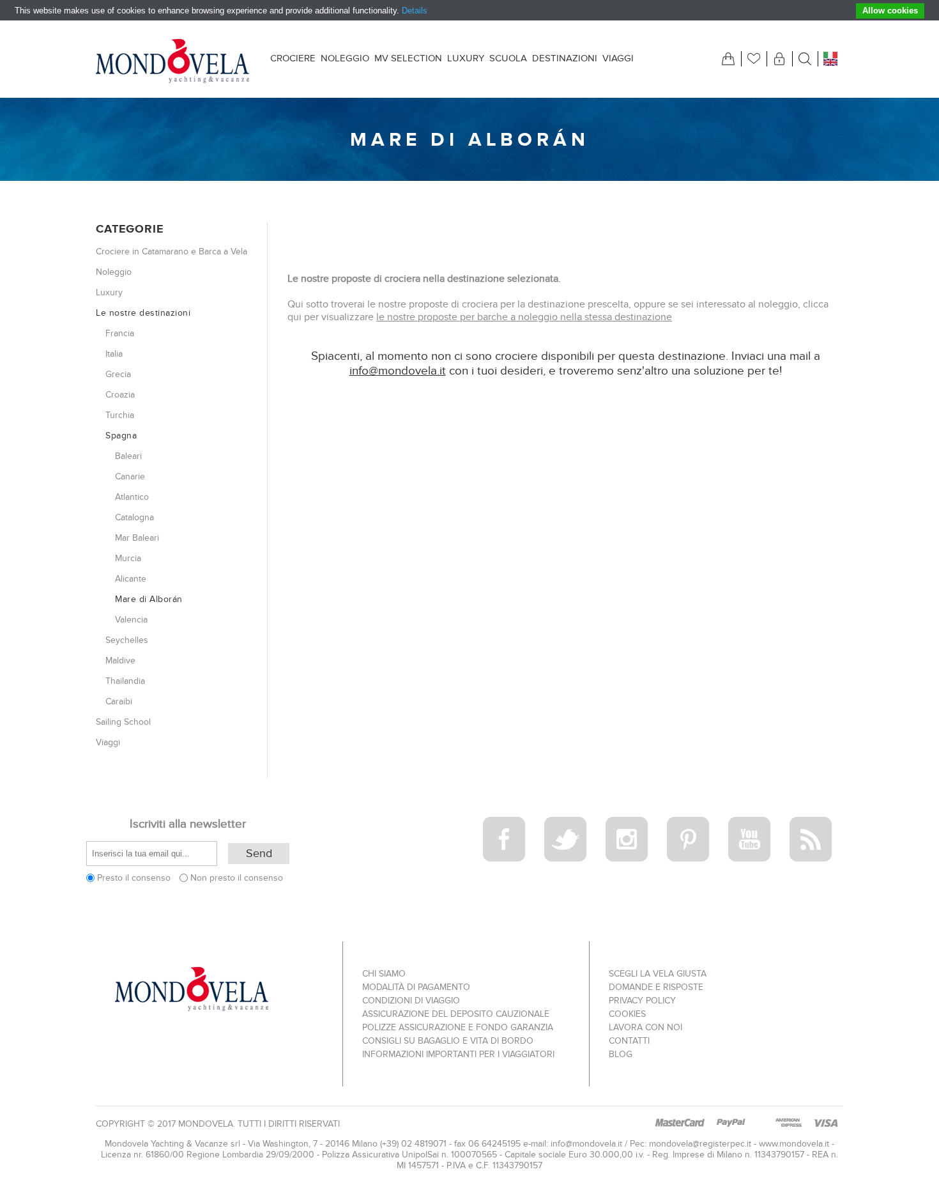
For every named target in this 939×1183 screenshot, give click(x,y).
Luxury (465, 58)
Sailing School (123, 721)
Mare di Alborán (149, 599)
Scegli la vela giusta (657, 973)
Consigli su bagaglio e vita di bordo (447, 1040)
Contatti (629, 1040)
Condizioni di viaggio (411, 1000)
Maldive (120, 660)
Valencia (131, 619)
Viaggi (618, 58)
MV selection (408, 58)
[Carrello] (728, 59)
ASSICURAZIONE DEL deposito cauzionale (455, 1014)
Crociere (293, 58)
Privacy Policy (642, 1000)
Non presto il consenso (236, 877)
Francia (119, 333)
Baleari (128, 456)
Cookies (627, 1014)
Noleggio (345, 58)
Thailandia (125, 681)
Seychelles (126, 640)
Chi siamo (384, 973)
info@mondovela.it (397, 371)
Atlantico (132, 496)
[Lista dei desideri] (754, 59)
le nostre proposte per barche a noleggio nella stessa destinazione (524, 317)
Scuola (508, 58)
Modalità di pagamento (416, 987)
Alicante (130, 578)
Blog (620, 1054)
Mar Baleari (137, 537)
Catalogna (134, 517)
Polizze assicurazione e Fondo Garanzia (457, 1027)
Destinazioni (564, 58)
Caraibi (118, 701)
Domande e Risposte (656, 987)
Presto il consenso (134, 877)
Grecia (118, 374)
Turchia (119, 415)
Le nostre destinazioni (143, 312)
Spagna (121, 435)
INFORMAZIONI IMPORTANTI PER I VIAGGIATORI (458, 1054)
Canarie (130, 476)
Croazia (120, 394)
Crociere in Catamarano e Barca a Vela (171, 251)
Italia (114, 353)
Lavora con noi (645, 1027)
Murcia (128, 558)
